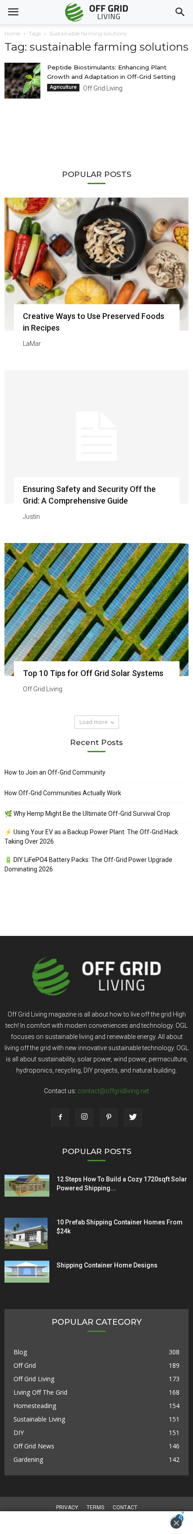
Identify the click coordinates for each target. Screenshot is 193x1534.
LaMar (32, 343)
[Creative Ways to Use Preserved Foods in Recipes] (96, 264)
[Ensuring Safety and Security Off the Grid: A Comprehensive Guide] (96, 436)
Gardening (28, 1459)
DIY (18, 1432)
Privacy (67, 1507)
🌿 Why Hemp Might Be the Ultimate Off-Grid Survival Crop (87, 813)
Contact (125, 1507)
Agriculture (63, 87)
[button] (180, 12)
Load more (93, 722)
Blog (20, 1352)
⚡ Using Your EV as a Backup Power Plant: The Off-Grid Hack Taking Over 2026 (91, 836)
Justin (31, 516)
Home (12, 33)
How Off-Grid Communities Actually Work (62, 793)
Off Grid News (33, 1446)
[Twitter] (133, 1117)
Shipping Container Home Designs (107, 1265)
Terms (95, 1507)
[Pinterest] (109, 1117)
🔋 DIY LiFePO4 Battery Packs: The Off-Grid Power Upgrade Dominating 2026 (88, 864)
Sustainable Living (39, 1419)
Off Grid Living (103, 88)
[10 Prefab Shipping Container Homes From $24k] (26, 1233)
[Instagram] (84, 1117)
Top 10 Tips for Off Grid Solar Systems (93, 673)
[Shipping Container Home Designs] (26, 1272)
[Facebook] (60, 1117)
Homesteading (34, 1405)
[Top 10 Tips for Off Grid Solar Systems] (96, 609)
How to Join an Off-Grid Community (54, 772)
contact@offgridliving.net (113, 1090)
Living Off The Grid (40, 1392)
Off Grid (24, 1365)
